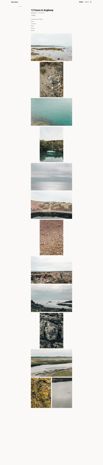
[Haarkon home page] (14, 2)
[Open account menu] (91, 2)
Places (81, 2)
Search (87, 2)
